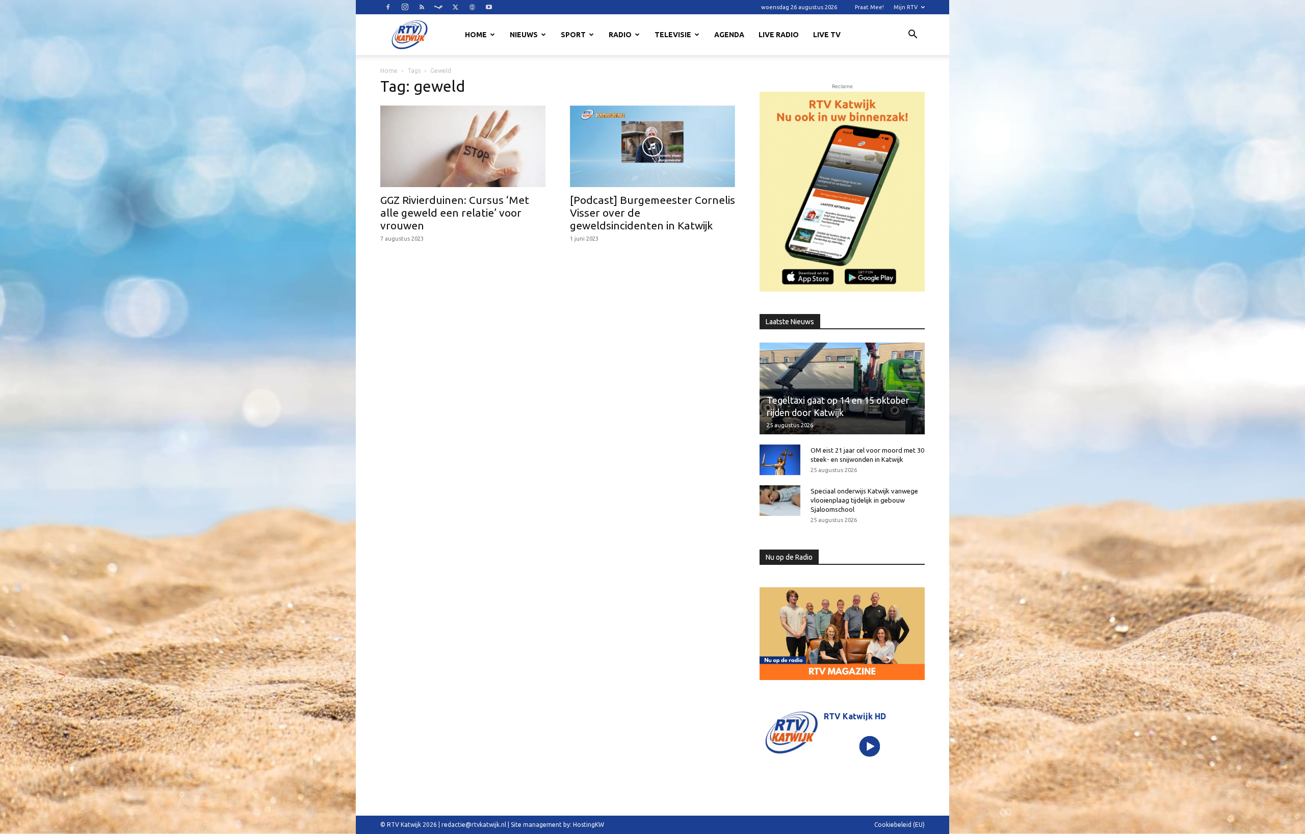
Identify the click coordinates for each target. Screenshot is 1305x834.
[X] (455, 7)
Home (476, 35)
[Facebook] (388, 7)
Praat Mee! (869, 7)
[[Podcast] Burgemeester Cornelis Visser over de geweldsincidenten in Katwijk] (652, 146)
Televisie (673, 35)
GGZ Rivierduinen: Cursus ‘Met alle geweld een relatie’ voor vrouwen (454, 212)
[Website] (472, 7)
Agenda (729, 35)
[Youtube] (489, 7)
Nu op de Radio (789, 557)
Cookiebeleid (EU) (899, 824)
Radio (620, 35)
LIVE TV (827, 35)
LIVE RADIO (779, 35)
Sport (573, 35)
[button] (912, 36)
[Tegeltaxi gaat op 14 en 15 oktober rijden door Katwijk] (842, 388)
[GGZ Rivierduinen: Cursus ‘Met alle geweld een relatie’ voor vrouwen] (462, 146)
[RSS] (421, 7)
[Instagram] (404, 7)
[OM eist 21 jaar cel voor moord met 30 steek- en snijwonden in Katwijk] (780, 460)
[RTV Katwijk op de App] (842, 192)
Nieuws (524, 35)
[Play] (870, 746)
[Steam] (438, 7)
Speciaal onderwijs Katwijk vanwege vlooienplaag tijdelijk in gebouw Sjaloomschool (864, 500)
